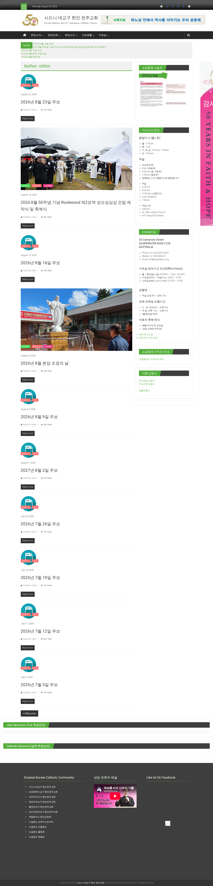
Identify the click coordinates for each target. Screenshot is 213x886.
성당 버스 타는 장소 (148, 337)
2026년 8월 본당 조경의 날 (33, 53)
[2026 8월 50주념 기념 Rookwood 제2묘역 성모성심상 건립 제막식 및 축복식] (76, 158)
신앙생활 (87, 35)
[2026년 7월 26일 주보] (28, 503)
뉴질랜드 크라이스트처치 (41, 822)
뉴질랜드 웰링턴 (37, 832)
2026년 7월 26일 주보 (40, 524)
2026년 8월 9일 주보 (31, 57)
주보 (35, 85)
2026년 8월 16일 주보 (31, 50)
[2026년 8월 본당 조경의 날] (76, 319)
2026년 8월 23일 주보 (42, 43)
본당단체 (53, 35)
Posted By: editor (29, 110)
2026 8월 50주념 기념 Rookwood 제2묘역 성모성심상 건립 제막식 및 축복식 (69, 47)
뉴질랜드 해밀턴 (37, 837)
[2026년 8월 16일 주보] (28, 242)
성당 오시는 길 (146, 334)
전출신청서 (144, 390)
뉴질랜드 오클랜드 (38, 827)
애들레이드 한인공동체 (40, 817)
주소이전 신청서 (147, 384)
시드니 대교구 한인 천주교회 (71, 17)
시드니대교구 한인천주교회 (42, 787)
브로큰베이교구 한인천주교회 (43, 792)
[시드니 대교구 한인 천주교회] (30, 20)
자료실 (102, 35)
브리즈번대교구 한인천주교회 (43, 812)
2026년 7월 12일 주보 (40, 631)
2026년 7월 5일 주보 (39, 684)
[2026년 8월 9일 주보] (28, 396)
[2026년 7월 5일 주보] (28, 664)
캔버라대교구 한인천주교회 (42, 802)
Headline (25, 186)
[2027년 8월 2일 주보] (28, 450)
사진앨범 (48, 186)
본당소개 (36, 35)
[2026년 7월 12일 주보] (28, 610)
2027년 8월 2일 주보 (39, 470)
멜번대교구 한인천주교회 (41, 807)
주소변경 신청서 (147, 380)
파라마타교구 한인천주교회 (42, 797)
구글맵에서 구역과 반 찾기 (151, 359)
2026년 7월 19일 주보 (40, 577)
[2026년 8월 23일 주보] (28, 81)
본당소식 (70, 35)
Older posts (30, 713)
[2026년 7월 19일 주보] (28, 557)
